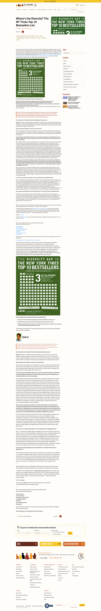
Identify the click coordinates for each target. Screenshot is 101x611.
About (55, 9)
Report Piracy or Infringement (50, 575)
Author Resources (47, 573)
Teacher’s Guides (33, 569)
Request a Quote (33, 566)
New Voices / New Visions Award (69, 87)
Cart (78, 5)
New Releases (19, 569)
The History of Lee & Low (63, 566)
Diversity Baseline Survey (68, 71)
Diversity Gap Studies (67, 73)
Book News (65, 68)
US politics (40, 55)
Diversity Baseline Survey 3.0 (64, 571)
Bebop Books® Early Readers (36, 582)
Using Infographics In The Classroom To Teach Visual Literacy (28, 240)
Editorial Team (47, 571)
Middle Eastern (27, 37)
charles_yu (46, 116)
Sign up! (70, 533)
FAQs (45, 599)
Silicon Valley (47, 55)
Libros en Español (19, 575)
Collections (25, 9)
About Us (60, 564)
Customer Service (47, 593)
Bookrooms (32, 584)
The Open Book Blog (56, 534)
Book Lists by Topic (67, 66)
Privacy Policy (28, 606)
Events (64, 63)
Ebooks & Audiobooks (20, 577)
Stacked (25, 217)
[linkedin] (60, 558)
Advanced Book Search (80, 11)
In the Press (60, 577)
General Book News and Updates (59, 532)
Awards (64, 60)
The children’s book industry (21, 229)
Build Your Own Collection (21, 599)
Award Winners (19, 571)
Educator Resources (67, 76)
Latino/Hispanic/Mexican (20, 37)
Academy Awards (42, 54)
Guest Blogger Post (67, 79)
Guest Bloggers (75, 575)
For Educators (32, 9)
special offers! (53, 1)
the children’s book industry (21, 55)
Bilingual (18, 573)
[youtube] (57, 557)
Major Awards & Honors (63, 573)
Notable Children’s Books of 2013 (40, 208)
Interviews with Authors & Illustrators (70, 84)
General (65, 89)
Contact (50, 9)
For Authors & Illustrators (42, 9)
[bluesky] (55, 558)
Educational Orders (48, 595)
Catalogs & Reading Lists (35, 587)
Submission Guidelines (48, 569)
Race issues (39, 37)
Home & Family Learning (35, 574)
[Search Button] (83, 10)
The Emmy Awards (57, 54)
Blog (59, 9)
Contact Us (46, 590)
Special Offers (19, 566)
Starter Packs (18, 593)
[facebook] (50, 558)
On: (20, 28)
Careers (59, 580)
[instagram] (52, 558)
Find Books (18, 9)
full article (22, 214)
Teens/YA (17, 39)
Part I (19, 218)
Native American (33, 37)
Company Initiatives (62, 569)
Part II (22, 218)
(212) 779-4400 (43, 558)
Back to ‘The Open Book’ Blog (25, 516)
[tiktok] (59, 558)
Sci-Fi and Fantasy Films (32, 55)
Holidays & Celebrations (68, 81)
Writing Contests (47, 566)
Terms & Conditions (20, 606)
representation (44, 37)
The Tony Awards (49, 54)
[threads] (53, 558)
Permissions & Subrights (49, 597)
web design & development (20, 607)
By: (28, 28)
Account (83, 5)
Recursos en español (34, 577)
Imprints (59, 575)
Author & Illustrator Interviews (78, 566)
